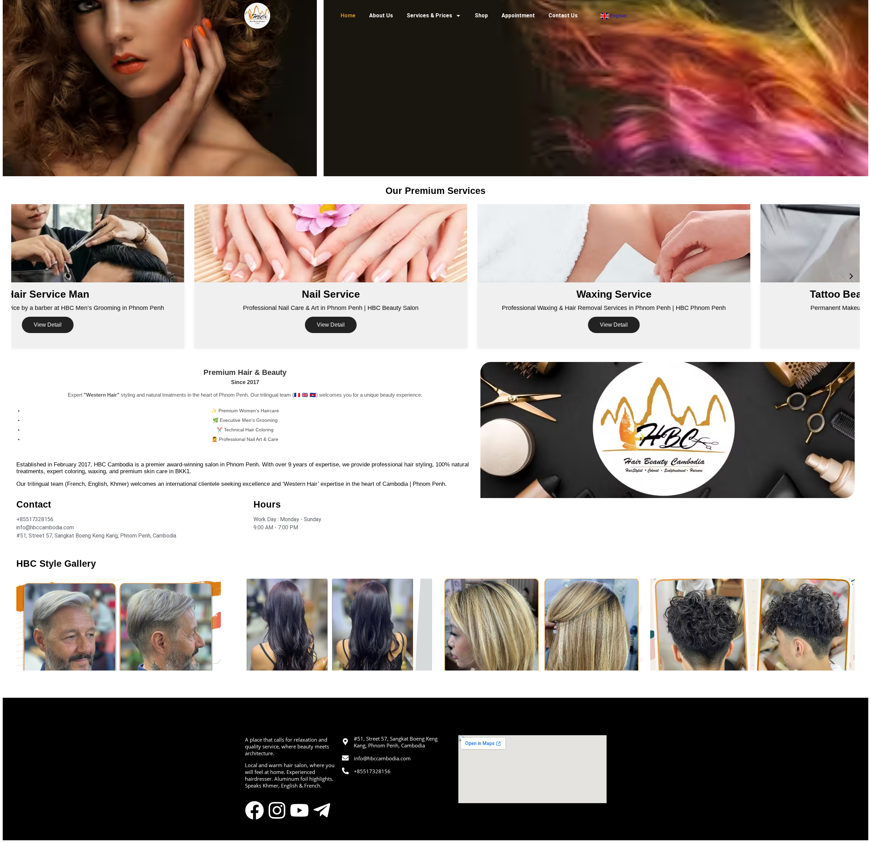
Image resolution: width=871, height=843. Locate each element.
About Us (381, 15)
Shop (481, 15)
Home (348, 15)
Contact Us (563, 15)
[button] (19, 276)
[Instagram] (276, 810)
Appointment (518, 15)
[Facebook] (254, 810)
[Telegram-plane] (321, 810)
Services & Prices (429, 15)
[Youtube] (299, 810)
